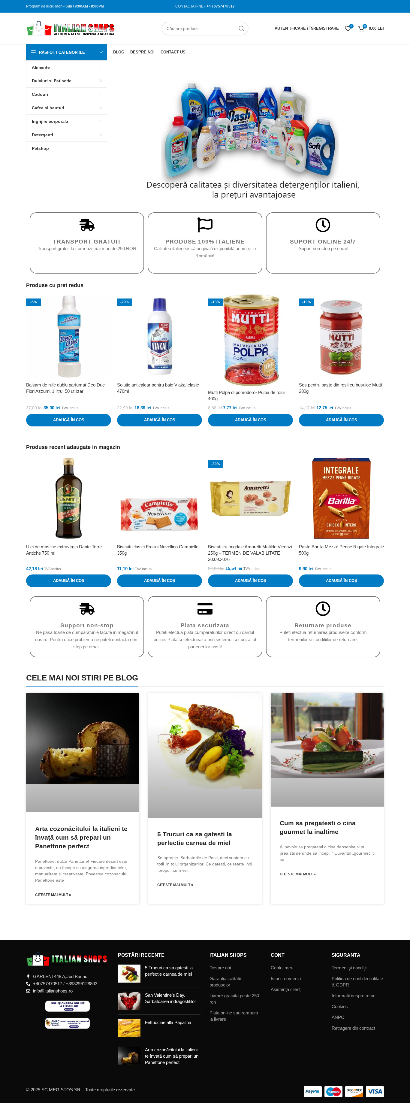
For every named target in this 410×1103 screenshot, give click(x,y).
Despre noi (220, 967)
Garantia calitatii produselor (225, 981)
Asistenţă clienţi (286, 989)
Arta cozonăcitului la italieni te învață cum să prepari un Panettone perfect (81, 837)
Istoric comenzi (286, 978)
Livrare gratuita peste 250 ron (234, 999)
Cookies (340, 1006)
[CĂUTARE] (242, 28)
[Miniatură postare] (129, 974)
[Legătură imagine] (67, 959)
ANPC (338, 1017)
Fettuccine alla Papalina (168, 1022)
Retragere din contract (353, 1028)
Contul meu (282, 967)
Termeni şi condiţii (349, 967)
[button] (125, 136)
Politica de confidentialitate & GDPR (357, 981)
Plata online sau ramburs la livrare (234, 1016)
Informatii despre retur (353, 995)
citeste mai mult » (53, 895)
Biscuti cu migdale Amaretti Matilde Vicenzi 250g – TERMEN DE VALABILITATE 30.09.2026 (250, 553)
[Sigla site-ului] (71, 27)
